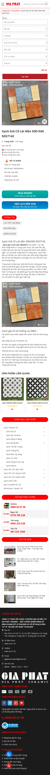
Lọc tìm (25, 76)
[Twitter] (10, 703)
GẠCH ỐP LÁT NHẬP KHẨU (14, 477)
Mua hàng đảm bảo (12, 152)
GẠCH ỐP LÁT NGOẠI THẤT (15, 473)
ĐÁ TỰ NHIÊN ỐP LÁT (12, 485)
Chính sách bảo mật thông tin (15, 768)
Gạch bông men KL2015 (37, 403)
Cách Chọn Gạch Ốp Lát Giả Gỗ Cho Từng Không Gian (31, 572)
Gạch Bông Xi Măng (14, 439)
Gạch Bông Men (12, 443)
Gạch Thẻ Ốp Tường (14, 447)
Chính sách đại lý (10, 744)
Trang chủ (6, 10)
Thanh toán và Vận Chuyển (14, 758)
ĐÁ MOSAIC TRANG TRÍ (13, 488)
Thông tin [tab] (9, 217)
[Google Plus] (15, 703)
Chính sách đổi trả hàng (13, 765)
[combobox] (20, 29)
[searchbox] (19, 29)
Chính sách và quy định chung (15, 755)
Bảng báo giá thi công (12, 738)
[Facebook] (4, 703)
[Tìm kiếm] (46, 4)
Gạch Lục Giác (11, 458)
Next (46, 396)
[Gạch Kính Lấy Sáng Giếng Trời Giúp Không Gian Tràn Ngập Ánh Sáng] (10, 599)
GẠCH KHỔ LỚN (10, 481)
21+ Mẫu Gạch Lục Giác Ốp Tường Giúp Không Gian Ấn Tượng (30, 560)
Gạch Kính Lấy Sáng (14, 454)
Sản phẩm (16, 10)
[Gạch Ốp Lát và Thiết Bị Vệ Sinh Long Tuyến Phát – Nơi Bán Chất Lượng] (10, 550)
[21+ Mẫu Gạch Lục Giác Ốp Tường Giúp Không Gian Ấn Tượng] (10, 562)
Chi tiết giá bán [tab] (12, 223)
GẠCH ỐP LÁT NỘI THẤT (14, 469)
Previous (3, 396)
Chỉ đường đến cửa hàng (14, 150)
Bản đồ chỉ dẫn (10, 741)
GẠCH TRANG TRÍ (11, 427)
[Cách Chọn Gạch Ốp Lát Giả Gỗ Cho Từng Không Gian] (10, 574)
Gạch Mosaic (11, 466)
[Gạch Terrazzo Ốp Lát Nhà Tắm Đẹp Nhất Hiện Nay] (10, 586)
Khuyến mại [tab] (10, 228)
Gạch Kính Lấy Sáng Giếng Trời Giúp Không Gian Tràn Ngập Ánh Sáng (31, 596)
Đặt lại (44, 70)
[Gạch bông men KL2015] (37, 389)
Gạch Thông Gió (12, 450)
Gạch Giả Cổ (11, 431)
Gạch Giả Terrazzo (13, 435)
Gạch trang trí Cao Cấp (15, 462)
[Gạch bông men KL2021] (12, 389)
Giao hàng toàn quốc (12, 155)
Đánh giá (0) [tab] (10, 233)
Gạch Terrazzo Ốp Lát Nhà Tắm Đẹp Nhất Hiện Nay (31, 584)
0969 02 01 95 (14, 718)
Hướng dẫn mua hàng (12, 762)
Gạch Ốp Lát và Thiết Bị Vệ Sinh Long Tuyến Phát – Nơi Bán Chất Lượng (30, 548)
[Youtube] (21, 703)
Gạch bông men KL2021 (12, 403)
